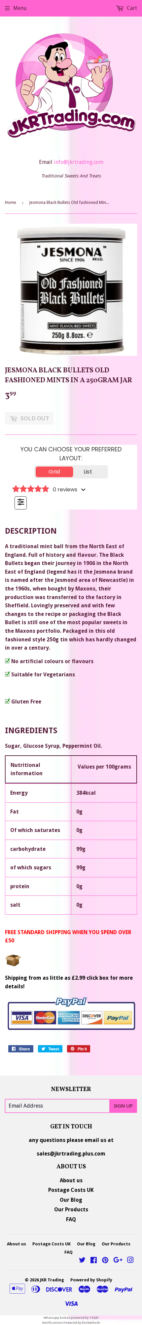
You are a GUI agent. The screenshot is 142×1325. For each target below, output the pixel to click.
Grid (54, 471)
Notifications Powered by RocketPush (71, 1322)
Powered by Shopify (91, 1279)
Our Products (71, 1209)
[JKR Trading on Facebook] (93, 1261)
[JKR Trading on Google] (118, 1261)
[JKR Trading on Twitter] (82, 1261)
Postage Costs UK (71, 1190)
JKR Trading (52, 1279)
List (88, 471)
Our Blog (71, 1200)
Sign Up (123, 1105)
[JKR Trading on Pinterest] (105, 1261)
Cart (131, 8)
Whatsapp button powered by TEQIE (71, 1317)
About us (71, 1180)
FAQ (71, 1219)
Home (10, 202)
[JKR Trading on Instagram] (130, 1261)
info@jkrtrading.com (78, 162)
